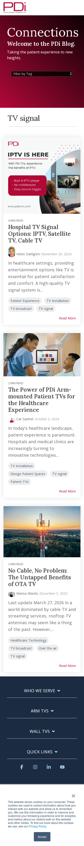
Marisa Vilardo (27, 593)
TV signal (46, 308)
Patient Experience (24, 300)
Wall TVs (40, 731)
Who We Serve (39, 690)
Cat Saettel (24, 419)
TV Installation (57, 300)
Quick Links (39, 751)
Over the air (48, 648)
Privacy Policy (37, 826)
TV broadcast (21, 308)
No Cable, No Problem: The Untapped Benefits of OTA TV (39, 577)
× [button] (73, 794)
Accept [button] (42, 837)
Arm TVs (40, 711)
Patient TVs (19, 481)
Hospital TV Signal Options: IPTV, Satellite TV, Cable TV (39, 233)
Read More (67, 318)
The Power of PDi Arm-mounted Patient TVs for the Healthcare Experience (41, 399)
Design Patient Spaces (27, 474)
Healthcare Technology (28, 640)
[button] (77, 5)
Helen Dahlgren (28, 254)
